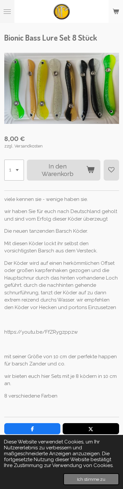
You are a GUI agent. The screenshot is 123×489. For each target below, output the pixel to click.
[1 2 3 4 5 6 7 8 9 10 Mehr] (14, 170)
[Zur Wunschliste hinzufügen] (111, 170)
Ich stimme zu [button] (91, 479)
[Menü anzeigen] (7, 11)
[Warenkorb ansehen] (116, 11)
